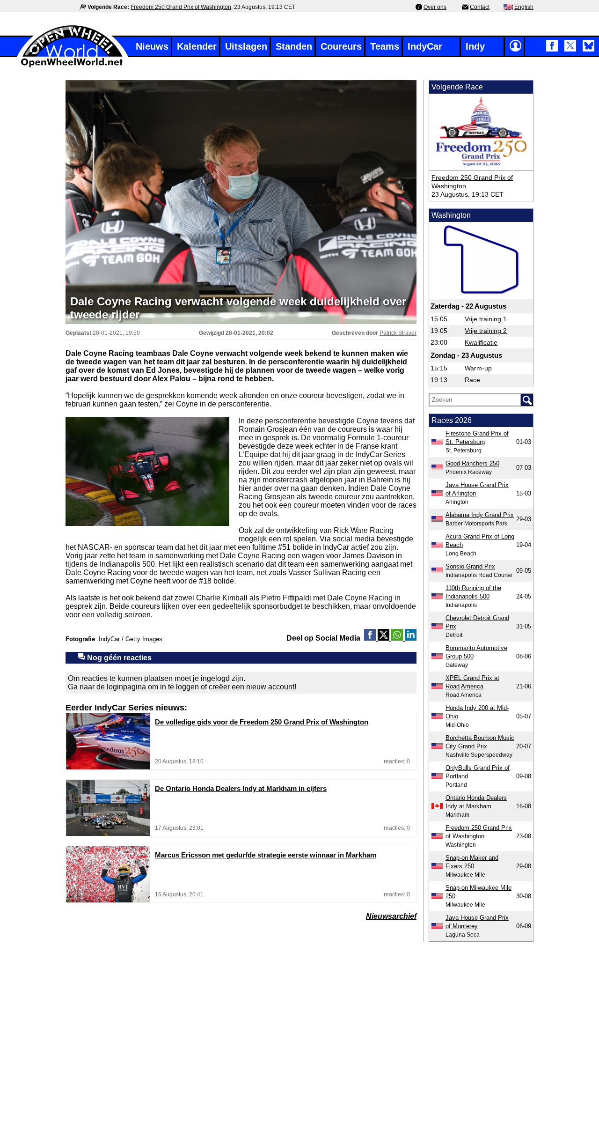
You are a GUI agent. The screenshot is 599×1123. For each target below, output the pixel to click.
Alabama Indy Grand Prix (480, 514)
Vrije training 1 (486, 319)
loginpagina (126, 687)
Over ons (435, 7)
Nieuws (152, 46)
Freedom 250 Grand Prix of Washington (181, 7)
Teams (384, 46)
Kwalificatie (481, 342)
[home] (72, 66)
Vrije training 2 (486, 330)
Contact (479, 7)
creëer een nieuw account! (252, 687)
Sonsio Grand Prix (470, 566)
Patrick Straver (398, 333)
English (523, 7)
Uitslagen (246, 46)
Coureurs (341, 46)
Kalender (197, 46)
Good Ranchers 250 (472, 463)
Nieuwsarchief (391, 916)
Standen (294, 46)
